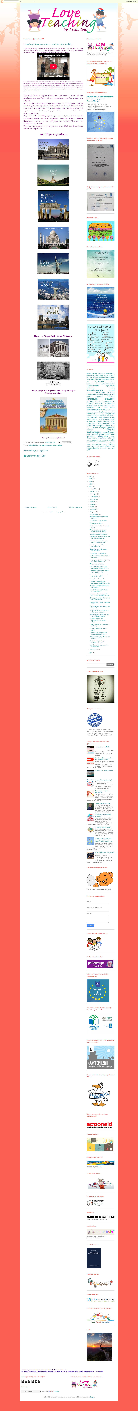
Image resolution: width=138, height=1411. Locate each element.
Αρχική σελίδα (52, 507)
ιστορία (108, 410)
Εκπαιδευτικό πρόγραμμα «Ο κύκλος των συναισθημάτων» (99, 594)
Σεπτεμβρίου (94, 496)
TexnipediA (103, 448)
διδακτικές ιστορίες (105, 392)
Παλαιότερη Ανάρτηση (75, 507)
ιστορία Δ (41, 445)
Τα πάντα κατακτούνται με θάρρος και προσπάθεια (98, 530)
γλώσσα (112, 379)
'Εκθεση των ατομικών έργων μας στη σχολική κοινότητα (100, 537)
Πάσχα (107, 426)
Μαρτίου (93, 512)
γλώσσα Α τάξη (92, 382)
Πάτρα (112, 426)
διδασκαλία (91, 395)
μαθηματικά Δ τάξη (108, 417)
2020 (90, 479)
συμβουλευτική (94, 432)
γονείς (101, 381)
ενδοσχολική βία (109, 401)
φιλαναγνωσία (103, 436)
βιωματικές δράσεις (94, 379)
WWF (88, 450)
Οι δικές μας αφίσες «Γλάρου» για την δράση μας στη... (100, 598)
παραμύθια (100, 426)
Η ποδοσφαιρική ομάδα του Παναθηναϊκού (98, 545)
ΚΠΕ (113, 414)
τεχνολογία (90, 436)
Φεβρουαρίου (94, 514)
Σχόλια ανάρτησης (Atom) (57, 512)
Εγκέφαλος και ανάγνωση (102, 827)
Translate (56, 1391)
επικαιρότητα (109, 403)
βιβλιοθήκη (111, 377)
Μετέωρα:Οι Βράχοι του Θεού (98, 534)
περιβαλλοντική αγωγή (101, 428)
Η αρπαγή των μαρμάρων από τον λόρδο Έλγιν (99, 575)
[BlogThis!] (65, 442)
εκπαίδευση (92, 399)
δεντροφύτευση (96, 384)
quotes (111, 444)
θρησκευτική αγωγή (96, 410)
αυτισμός (95, 377)
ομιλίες (98, 423)
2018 (90, 484)
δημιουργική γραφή (107, 384)
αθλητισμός (101, 374)
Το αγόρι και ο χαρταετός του (98, 521)
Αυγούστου (93, 499)
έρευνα (95, 405)
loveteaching (96, 444)
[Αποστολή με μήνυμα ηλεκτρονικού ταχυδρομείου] (63, 442)
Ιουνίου (92, 504)
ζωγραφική (90, 407)
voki (113, 448)
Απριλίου (93, 509)
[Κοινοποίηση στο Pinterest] (70, 442)
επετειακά (98, 403)
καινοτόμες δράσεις (101, 412)
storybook (108, 446)
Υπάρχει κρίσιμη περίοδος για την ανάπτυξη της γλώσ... (100, 637)
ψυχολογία (102, 438)
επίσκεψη (89, 405)
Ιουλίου (92, 501)
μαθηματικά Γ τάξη (96, 417)
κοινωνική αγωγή (100, 414)
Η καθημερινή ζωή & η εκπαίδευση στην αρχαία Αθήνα (98, 620)
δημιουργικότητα (92, 386)
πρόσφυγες (90, 430)
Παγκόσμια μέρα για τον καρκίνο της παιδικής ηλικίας (99, 571)
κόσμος (108, 414)
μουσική (106, 421)
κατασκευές (91, 414)
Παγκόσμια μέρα (108, 423)
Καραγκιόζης (110, 412)
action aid (110, 438)
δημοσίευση (110, 386)
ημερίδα (106, 407)
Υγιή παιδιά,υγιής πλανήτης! (103, 780)
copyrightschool (103, 440)
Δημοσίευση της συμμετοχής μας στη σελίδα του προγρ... (99, 615)
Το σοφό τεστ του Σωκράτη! (98, 553)
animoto (89, 440)
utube (109, 448)
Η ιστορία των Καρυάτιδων (98, 579)
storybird (102, 446)
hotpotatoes (111, 442)
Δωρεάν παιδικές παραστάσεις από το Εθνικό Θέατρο (104, 758)
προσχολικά (110, 430)
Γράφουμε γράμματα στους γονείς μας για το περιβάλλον (100, 560)
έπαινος (89, 403)
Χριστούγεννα (92, 438)
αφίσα (100, 377)
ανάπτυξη (99, 375)
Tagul (113, 446)
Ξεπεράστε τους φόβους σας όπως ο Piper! (98, 549)
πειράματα (89, 428)
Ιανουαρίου (93, 650)
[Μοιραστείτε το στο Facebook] (68, 442)
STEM (97, 446)
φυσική (112, 436)
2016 (90, 653)
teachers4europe (93, 448)
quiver (104, 444)
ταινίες (107, 434)
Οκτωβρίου (93, 494)
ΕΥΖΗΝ (100, 405)
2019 (90, 481)
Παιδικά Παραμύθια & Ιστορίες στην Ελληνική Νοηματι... (99, 541)
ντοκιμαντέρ (48, 445)
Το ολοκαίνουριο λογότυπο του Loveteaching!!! (99, 590)
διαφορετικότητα (90, 392)
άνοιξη (106, 375)
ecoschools (91, 442)
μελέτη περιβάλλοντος (100, 419)
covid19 (111, 440)
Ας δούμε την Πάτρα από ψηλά (104, 770)
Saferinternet (90, 446)
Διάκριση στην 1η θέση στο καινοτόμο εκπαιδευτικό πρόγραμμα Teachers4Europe (100, 99)
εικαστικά (99, 396)
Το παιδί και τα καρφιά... (97, 564)
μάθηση (89, 419)
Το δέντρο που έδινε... (96, 523)
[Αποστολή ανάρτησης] (59, 442)
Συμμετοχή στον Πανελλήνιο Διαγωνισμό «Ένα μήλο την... (99, 567)
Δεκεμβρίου (93, 489)
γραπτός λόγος (110, 382)
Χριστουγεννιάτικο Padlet (102, 747)
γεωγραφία (105, 379)
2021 (90, 476)
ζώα (113, 405)
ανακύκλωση (90, 375)
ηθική (99, 407)
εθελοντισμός (105, 395)
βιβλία (30, 445)
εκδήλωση (110, 396)
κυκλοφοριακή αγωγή (93, 415)
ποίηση (111, 428)
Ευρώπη (107, 405)
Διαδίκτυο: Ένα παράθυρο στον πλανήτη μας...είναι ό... (99, 611)
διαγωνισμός (90, 388)
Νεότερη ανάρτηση (30, 507)
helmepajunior (102, 442)
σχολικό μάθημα (57, 445)
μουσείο (99, 421)
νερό (112, 421)
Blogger (92, 1397)
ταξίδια (112, 434)
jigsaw (88, 444)
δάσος (89, 384)
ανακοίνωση (110, 374)
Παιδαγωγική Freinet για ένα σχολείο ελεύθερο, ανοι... (98, 633)
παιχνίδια (91, 425)
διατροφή (111, 390)
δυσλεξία (97, 394)
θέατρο (112, 407)
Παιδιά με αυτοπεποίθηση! (102, 803)
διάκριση (111, 388)
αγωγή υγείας (92, 374)
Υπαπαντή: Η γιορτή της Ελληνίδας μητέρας (97, 641)
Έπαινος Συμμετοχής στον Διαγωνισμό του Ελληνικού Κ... (100, 582)
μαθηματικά (102, 415)
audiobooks (95, 440)
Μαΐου (92, 506)
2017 (90, 486)
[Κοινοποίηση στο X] (67, 442)
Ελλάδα (35, 445)
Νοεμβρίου (93, 491)
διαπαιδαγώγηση (95, 390)
